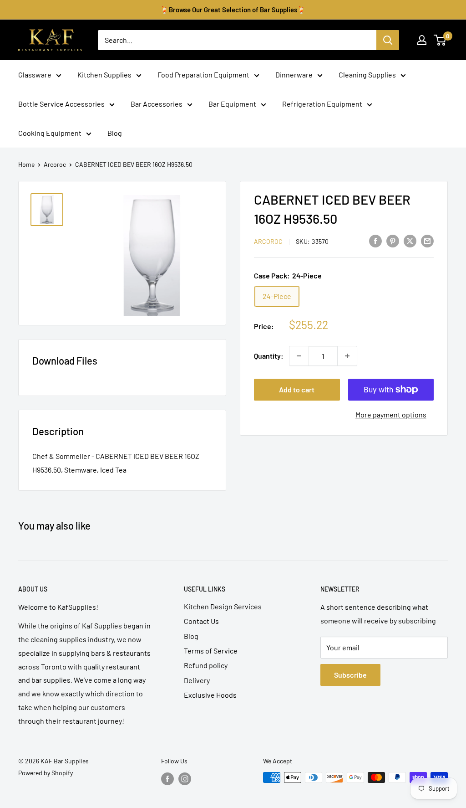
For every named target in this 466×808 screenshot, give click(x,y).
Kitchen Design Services (223, 606)
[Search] (387, 40)
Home (26, 164)
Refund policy (206, 665)
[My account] (421, 40)
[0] (440, 40)
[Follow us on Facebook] (167, 778)
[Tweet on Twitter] (410, 240)
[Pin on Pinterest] (392, 240)
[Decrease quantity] (299, 355)
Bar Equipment (232, 103)
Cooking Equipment (49, 133)
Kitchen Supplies (104, 74)
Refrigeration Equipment (322, 103)
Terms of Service (211, 650)
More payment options (390, 414)
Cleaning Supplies (367, 74)
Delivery (197, 680)
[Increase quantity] (347, 355)
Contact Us (201, 621)
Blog (114, 133)
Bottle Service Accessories (61, 103)
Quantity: (269, 355)
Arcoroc (55, 164)
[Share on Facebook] (375, 240)
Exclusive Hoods (210, 694)
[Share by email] (427, 240)
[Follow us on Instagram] (184, 778)
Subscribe (350, 674)
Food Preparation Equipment (203, 74)
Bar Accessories (156, 103)
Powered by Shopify (45, 773)
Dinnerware (294, 74)
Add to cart (296, 389)
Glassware (34, 74)
